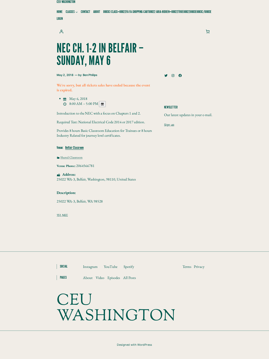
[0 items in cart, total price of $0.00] (207, 31)
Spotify (129, 266)
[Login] (61, 31)
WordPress (144, 344)
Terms (186, 266)
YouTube (110, 266)
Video (100, 277)
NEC (65, 215)
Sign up (169, 124)
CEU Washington (66, 2)
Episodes (113, 277)
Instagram (90, 266)
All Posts (129, 277)
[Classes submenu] (77, 12)
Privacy (199, 266)
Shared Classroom (71, 157)
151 (59, 215)
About (88, 277)
